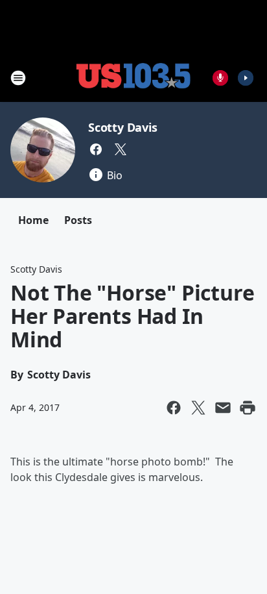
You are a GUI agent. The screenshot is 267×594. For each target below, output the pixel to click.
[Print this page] (247, 408)
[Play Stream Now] (245, 78)
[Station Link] (133, 77)
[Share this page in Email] (223, 408)
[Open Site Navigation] (18, 78)
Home (33, 220)
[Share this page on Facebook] (174, 408)
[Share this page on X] (198, 408)
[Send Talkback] (220, 78)
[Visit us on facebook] (96, 149)
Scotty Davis (122, 127)
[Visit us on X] (120, 149)
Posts (78, 220)
